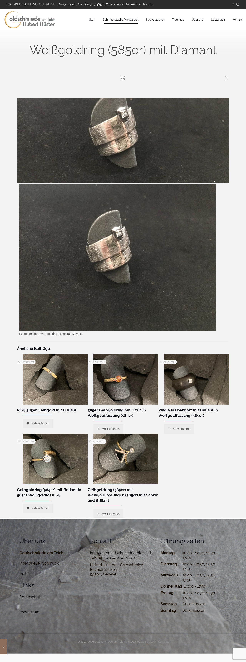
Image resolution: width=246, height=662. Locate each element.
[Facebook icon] (232, 4)
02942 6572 (67, 4)
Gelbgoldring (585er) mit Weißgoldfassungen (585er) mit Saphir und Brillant (123, 495)
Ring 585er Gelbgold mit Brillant (46, 410)
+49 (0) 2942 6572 (120, 557)
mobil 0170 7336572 (91, 4)
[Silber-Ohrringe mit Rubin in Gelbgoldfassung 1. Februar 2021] (3, 646)
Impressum (29, 612)
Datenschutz (30, 597)
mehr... (25, 573)
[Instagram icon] (237, 4)
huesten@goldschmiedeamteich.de (131, 4)
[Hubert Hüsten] (30, 19)
